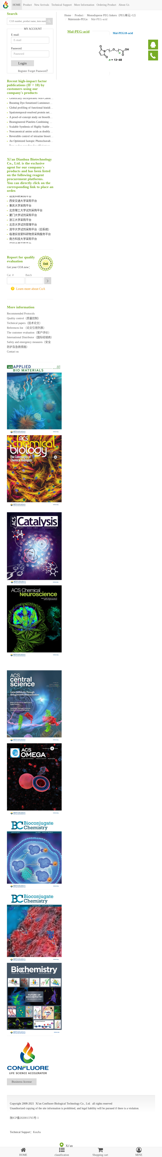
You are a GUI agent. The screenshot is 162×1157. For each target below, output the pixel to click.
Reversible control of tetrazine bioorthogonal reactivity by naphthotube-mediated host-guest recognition (31, 133)
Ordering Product (106, 4)
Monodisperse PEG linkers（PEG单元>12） (112, 15)
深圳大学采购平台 (20, 241)
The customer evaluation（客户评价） (29, 332)
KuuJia (37, 1132)
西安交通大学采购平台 (23, 198)
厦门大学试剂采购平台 (23, 212)
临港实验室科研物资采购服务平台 (30, 231)
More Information (84, 4)
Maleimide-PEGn (78, 19)
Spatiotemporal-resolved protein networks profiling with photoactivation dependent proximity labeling (31, 109)
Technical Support (61, 4)
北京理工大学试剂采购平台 (25, 207)
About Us (124, 4)
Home (67, 15)
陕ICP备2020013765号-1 (24, 1117)
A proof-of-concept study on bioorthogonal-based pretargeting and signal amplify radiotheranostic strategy (31, 114)
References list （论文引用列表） (26, 327)
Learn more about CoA (30, 288)
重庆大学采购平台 (20, 203)
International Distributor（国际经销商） (30, 337)
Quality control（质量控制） (23, 318)
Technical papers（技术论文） (24, 323)
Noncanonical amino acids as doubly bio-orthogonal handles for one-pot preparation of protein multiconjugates (31, 128)
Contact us (13, 351)
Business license (22, 1081)
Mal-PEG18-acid (123, 33)
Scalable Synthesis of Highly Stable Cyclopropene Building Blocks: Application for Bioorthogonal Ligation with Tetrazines (31, 124)
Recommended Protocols (21, 313)
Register (22, 71)
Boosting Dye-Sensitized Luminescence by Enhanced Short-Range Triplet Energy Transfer (31, 100)
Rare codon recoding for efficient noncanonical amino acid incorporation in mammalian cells (31, 143)
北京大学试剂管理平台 (23, 222)
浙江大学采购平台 (20, 217)
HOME (17, 4)
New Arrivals (41, 4)
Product (27, 4)
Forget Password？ (38, 71)
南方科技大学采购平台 (23, 236)
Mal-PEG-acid (78, 31)
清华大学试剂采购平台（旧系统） (30, 226)
